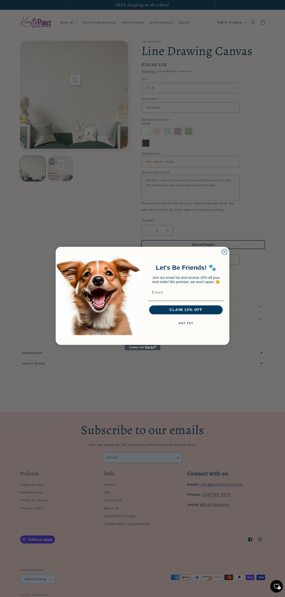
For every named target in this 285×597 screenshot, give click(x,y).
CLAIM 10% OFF (186, 310)
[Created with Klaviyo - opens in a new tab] (142, 347)
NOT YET (186, 323)
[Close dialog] (224, 251)
